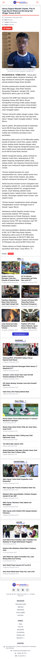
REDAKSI (20, 607)
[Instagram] (13, 590)
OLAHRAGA (20, 632)
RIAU (20, 624)
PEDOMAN (20, 610)
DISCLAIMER (20, 612)
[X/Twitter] (18, 590)
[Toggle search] (37, 2)
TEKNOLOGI (21, 635)
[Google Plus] (27, 590)
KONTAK (20, 615)
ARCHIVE (20, 638)
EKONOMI (20, 629)
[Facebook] (23, 590)
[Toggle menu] (4, 2)
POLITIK (20, 627)
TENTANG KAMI (20, 604)
